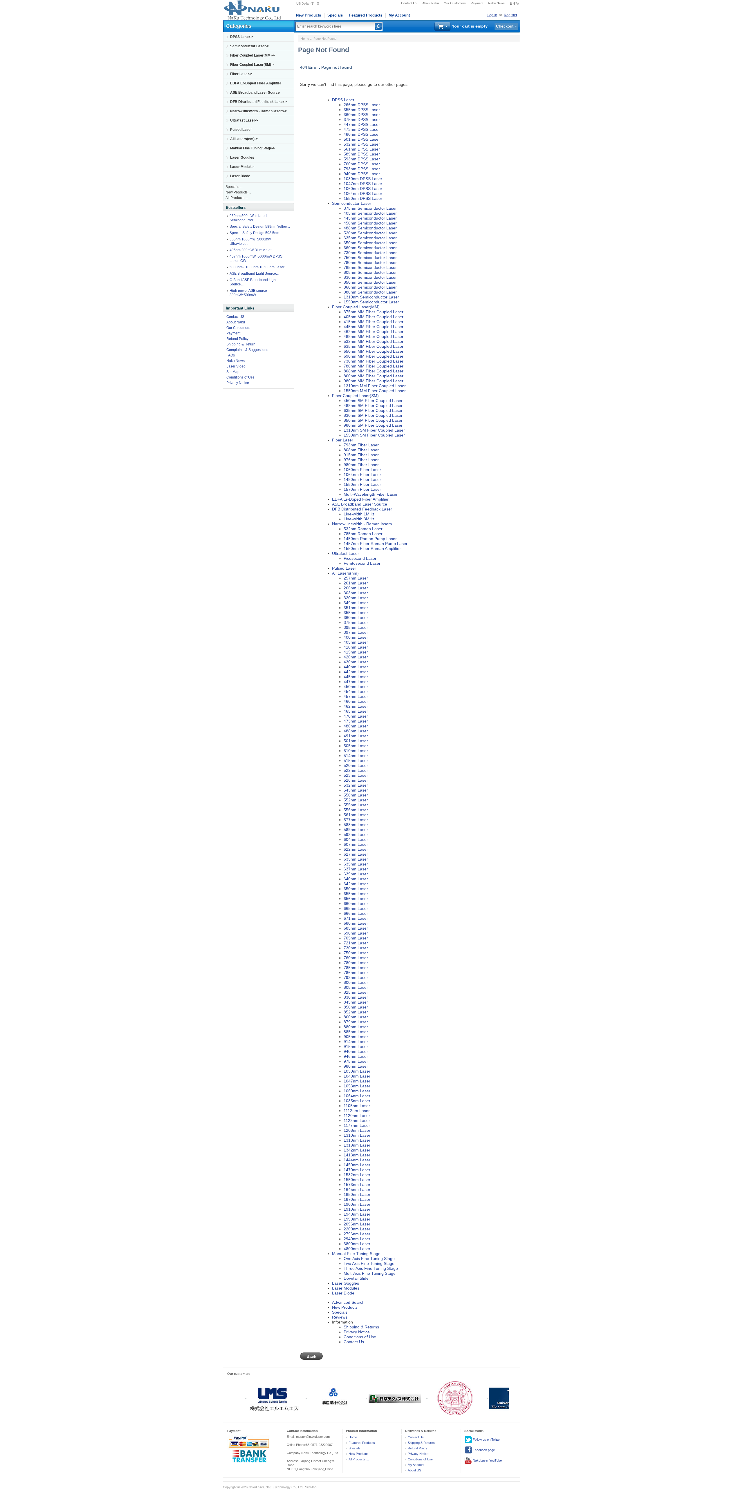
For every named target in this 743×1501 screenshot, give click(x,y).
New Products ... (238, 192)
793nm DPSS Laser (362, 168)
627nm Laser (356, 854)
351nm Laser (356, 607)
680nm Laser (356, 923)
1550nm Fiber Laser (362, 484)
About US (414, 1470)
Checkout (504, 26)
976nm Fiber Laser (361, 459)
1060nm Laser (357, 1091)
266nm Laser (356, 588)
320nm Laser (356, 597)
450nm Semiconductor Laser (370, 223)
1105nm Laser (357, 1105)
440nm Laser (356, 667)
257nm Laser (356, 578)
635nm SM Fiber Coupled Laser (373, 410)
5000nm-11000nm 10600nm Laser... (258, 267)
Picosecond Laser (360, 558)
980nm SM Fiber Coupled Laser (373, 425)
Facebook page (483, 1450)
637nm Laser (356, 869)
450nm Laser (356, 686)
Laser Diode (240, 176)
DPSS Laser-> (241, 37)
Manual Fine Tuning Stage (356, 1253)
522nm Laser (356, 770)
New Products (308, 15)
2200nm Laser (357, 1229)
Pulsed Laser (241, 130)
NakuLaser (256, 1487)
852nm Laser (356, 1012)
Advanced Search (348, 1302)
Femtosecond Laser (362, 563)
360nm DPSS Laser (362, 114)
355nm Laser (356, 612)
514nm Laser (356, 755)
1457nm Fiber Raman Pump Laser (375, 543)
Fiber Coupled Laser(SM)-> (252, 65)
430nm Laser (356, 662)
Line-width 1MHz (359, 514)
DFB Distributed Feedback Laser (362, 509)
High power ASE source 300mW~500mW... (248, 293)
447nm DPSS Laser (362, 124)
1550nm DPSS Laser (363, 198)
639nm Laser (356, 874)
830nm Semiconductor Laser (370, 277)
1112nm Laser (357, 1110)
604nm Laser (356, 839)
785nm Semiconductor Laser (370, 267)
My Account (399, 15)
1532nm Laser (357, 1174)
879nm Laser (356, 1022)
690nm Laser (356, 933)
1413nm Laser (357, 1155)
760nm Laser (356, 957)
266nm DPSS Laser (362, 104)
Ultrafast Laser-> (244, 120)
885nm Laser (356, 1031)
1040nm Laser (357, 1076)
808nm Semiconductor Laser (370, 272)
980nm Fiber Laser (361, 464)
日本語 (514, 3)
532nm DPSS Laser (362, 144)
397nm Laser (356, 632)
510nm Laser (356, 750)
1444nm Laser (357, 1160)
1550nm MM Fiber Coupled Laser (375, 390)
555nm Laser (356, 805)
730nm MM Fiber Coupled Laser (373, 361)
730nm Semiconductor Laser (370, 252)
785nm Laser (356, 967)
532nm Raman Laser (363, 528)
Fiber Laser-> (241, 74)
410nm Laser (356, 647)
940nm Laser (356, 1051)
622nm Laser (356, 849)
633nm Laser (356, 859)
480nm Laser (356, 726)
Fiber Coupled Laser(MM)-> (252, 55)
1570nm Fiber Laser (362, 489)
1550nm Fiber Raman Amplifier (372, 548)
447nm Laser (356, 681)
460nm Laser (356, 701)
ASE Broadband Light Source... (254, 273)
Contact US (409, 3)
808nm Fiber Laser (361, 450)
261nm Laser (356, 583)
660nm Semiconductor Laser (370, 247)
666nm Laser (356, 913)
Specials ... (234, 187)
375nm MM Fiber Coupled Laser (373, 311)
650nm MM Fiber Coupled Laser (373, 351)
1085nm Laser (357, 1100)
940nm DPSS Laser (362, 173)
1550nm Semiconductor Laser (371, 302)
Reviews (339, 1317)
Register (510, 15)
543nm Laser (356, 790)
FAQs (230, 355)
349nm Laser (356, 602)
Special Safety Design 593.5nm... (256, 233)
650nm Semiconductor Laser (370, 242)
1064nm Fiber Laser (362, 474)
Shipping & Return (240, 344)
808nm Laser (356, 987)
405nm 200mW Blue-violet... (252, 250)
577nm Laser (356, 819)
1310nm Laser (357, 1135)
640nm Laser (356, 879)
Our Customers (455, 3)
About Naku (430, 3)
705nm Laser (356, 938)
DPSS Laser (343, 99)
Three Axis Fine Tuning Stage (371, 1268)
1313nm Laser (357, 1140)
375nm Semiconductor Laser (370, 208)
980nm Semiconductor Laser (370, 292)
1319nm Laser (357, 1145)
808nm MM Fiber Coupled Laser (373, 371)
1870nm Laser (357, 1199)
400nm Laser (356, 637)
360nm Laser (356, 617)
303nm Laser (356, 593)
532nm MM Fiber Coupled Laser (373, 341)
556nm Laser (356, 809)
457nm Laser (356, 696)
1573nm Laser (357, 1184)
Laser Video (236, 366)
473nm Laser (356, 721)
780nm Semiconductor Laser (370, 262)
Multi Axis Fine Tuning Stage (370, 1273)
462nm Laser (356, 706)
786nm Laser (356, 972)
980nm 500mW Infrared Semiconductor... (248, 218)
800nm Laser (356, 982)
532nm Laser (356, 785)
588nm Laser (356, 824)
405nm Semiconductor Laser (370, 213)
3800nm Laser (357, 1243)
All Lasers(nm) (345, 573)
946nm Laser (356, 1056)
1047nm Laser (357, 1081)
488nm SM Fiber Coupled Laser (373, 405)
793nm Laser (356, 977)
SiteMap (232, 372)
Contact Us (354, 1341)
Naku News (496, 3)
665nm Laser (356, 908)
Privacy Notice (237, 383)
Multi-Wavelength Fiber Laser (371, 494)
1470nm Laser (357, 1169)
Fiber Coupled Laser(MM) (356, 307)
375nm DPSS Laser (362, 119)
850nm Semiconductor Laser (370, 282)
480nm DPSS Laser (362, 134)
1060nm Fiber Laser (362, 469)
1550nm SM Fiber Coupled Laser (374, 435)
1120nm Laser (357, 1115)
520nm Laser (356, 765)
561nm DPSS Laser (362, 149)
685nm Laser (356, 928)
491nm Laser (356, 736)
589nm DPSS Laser (362, 154)
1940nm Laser (357, 1214)
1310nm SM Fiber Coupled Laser (374, 430)
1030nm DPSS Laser (363, 178)
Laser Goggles (242, 157)
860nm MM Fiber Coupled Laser (373, 376)
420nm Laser (356, 657)
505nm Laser (356, 745)
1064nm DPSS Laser (363, 193)
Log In (492, 15)
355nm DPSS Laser (362, 109)
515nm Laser (356, 760)
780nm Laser (356, 962)
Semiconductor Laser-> (249, 46)
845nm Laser (356, 1002)
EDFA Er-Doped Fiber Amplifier (255, 83)
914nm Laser (356, 1041)
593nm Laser (356, 834)
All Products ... (237, 198)
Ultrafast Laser (345, 553)
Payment (477, 3)
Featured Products (365, 15)
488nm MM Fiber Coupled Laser (373, 336)
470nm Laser (356, 716)
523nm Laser (356, 775)
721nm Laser (356, 943)
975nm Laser (356, 1061)
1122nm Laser (357, 1120)
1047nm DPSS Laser (363, 183)
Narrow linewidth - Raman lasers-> (258, 111)
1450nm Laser (357, 1165)
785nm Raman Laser (363, 533)
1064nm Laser (357, 1095)
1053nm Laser (357, 1086)
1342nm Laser (357, 1150)
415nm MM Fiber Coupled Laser (373, 321)
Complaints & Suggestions (247, 350)
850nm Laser (356, 1007)
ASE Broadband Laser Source (255, 92)
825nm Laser (356, 992)
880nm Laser (356, 1026)
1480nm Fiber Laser (362, 479)
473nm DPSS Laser (362, 129)
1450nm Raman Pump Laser (370, 538)
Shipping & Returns (361, 1327)
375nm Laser (356, 622)
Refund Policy (237, 339)
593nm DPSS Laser (362, 159)
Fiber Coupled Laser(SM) (355, 395)
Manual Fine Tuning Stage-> (252, 148)
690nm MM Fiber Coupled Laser (373, 356)
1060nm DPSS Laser (363, 188)
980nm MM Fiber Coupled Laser (373, 381)
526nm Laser (356, 780)
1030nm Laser (357, 1071)
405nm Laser (356, 642)
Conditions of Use (240, 377)
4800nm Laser (357, 1248)
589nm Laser (356, 829)
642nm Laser (356, 883)
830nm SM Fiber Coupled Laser (373, 415)
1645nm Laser (357, 1189)
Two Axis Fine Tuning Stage (369, 1263)
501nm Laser (356, 740)
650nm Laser (356, 888)
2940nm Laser (357, 1238)
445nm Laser (356, 676)
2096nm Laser (357, 1224)
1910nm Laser (357, 1209)
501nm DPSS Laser (362, 139)
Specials (335, 15)
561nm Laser (356, 814)
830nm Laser (356, 997)
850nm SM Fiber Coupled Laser (373, 420)
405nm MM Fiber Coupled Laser (373, 316)
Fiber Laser (342, 440)
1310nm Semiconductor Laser (371, 297)
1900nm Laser (357, 1204)
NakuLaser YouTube (487, 1460)
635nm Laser (356, 864)
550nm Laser (356, 795)
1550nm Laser (357, 1179)
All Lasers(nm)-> (244, 139)
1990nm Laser (357, 1219)
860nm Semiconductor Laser (370, 287)
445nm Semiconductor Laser (370, 218)
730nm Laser (356, 948)
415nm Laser (356, 652)
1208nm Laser (357, 1130)
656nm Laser (356, 898)
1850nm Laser (357, 1194)
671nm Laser (356, 918)
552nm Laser (356, 800)
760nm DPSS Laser (362, 164)
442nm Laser (356, 671)
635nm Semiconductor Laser (370, 238)
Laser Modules (242, 167)
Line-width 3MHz (359, 519)
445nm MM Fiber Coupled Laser (373, 326)
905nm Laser (356, 1036)
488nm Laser (356, 731)
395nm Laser (356, 627)
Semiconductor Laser (351, 203)
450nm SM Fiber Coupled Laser (373, 400)
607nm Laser (356, 844)
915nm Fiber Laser (361, 454)
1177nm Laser (357, 1125)
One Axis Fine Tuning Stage (369, 1258)
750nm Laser (356, 952)
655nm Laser (356, 893)
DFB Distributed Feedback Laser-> (258, 102)
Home (305, 38)
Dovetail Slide (356, 1278)
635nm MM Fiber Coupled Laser (373, 346)
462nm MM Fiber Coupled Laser (373, 331)
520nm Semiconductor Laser (370, 233)
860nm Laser (356, 1017)
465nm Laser (356, 711)
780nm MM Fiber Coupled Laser (373, 366)
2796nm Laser (357, 1234)
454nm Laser (356, 691)
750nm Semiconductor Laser (370, 257)
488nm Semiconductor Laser (370, 228)
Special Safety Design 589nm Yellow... (260, 226)
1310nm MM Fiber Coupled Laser (375, 385)
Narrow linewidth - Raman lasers (362, 524)
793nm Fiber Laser (361, 445)
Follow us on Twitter (486, 1439)
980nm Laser (356, 1066)
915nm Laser (356, 1046)
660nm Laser (356, 903)
